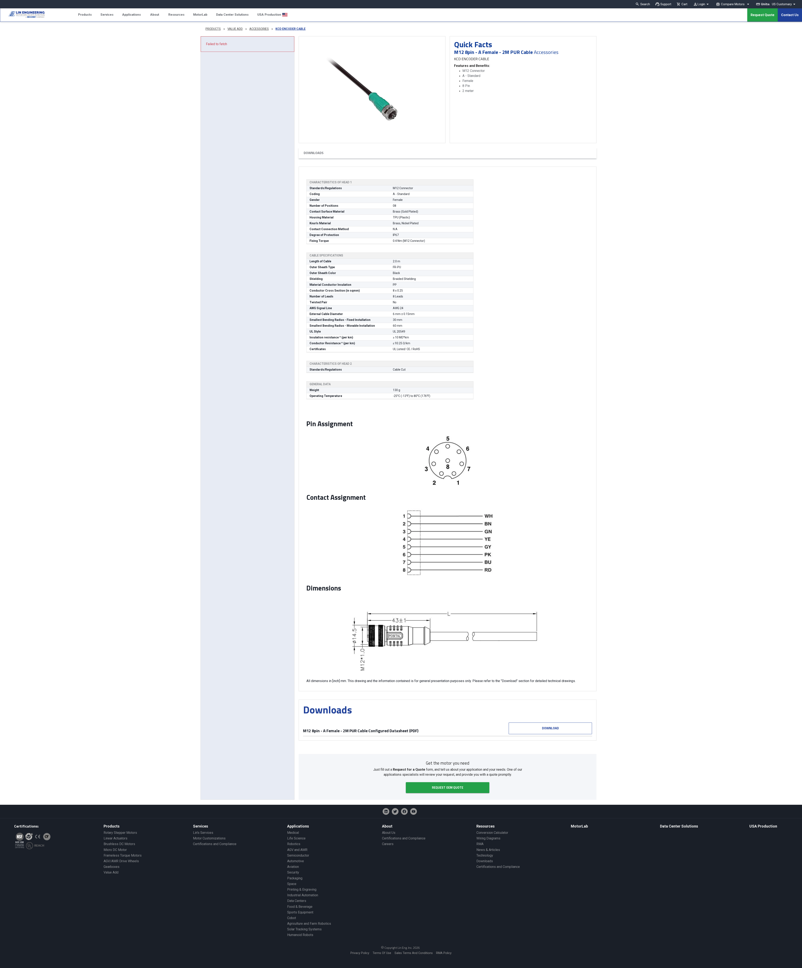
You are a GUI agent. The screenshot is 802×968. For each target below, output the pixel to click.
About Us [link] (388, 833)
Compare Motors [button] (733, 4)
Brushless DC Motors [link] (119, 844)
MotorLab (200, 15)
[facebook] (404, 811)
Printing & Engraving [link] (301, 889)
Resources (176, 15)
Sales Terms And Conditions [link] (414, 953)
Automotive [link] (295, 861)
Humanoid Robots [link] (300, 935)
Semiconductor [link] (298, 855)
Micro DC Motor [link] (115, 850)
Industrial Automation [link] (302, 895)
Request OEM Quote (447, 787)
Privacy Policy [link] (359, 953)
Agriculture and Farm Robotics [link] (309, 924)
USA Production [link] (763, 826)
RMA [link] (479, 844)
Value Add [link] (111, 872)
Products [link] (111, 826)
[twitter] (395, 811)
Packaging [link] (294, 878)
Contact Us (790, 15)
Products (85, 15)
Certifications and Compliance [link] (214, 844)
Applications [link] (298, 826)
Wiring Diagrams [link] (488, 838)
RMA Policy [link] (444, 953)
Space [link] (291, 884)
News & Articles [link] (488, 850)
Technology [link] (484, 855)
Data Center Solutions (232, 15)
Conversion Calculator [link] (492, 833)
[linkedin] (386, 811)
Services (106, 15)
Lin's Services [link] (203, 833)
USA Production (269, 15)
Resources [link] (485, 826)
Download (550, 728)
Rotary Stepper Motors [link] (120, 833)
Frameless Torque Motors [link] (123, 855)
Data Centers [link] (296, 901)
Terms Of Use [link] (382, 953)
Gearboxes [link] (111, 867)
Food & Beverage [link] (299, 907)
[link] (22, 15)
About (154, 15)
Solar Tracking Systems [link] (304, 929)
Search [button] (645, 4)
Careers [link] (387, 844)
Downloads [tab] (314, 152)
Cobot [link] (291, 918)
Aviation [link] (293, 867)
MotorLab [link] (579, 826)
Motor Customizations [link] (209, 838)
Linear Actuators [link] (115, 838)
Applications (131, 15)
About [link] (387, 826)
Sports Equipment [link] (300, 912)
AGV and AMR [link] (297, 850)
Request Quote (762, 15)
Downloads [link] (484, 861)
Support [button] (665, 4)
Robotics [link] (293, 844)
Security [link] (293, 872)
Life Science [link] (296, 838)
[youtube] (413, 811)
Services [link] (200, 826)
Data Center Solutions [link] (679, 826)
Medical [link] (293, 833)
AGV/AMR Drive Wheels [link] (121, 861)
